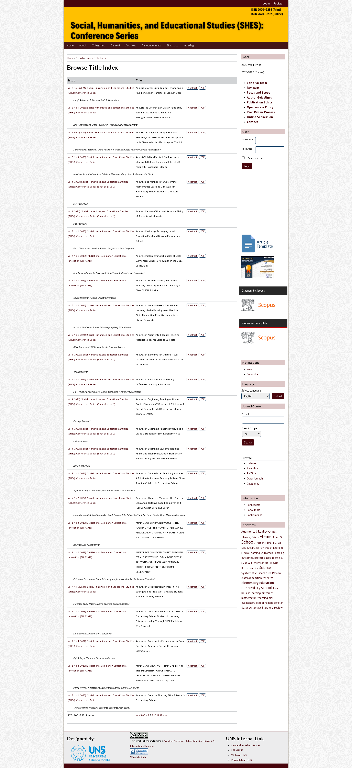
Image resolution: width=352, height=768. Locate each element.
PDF (202, 87)
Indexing (189, 45)
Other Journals (255, 478)
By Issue (251, 463)
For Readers (253, 505)
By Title (251, 473)
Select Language (251, 390)
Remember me (255, 158)
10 (155, 715)
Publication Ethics (259, 102)
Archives (130, 45)
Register (279, 3)
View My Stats (138, 757)
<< (137, 715)
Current (115, 45)
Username (247, 139)
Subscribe (252, 374)
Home (70, 45)
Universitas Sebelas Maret (245, 745)
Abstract (192, 87)
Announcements (151, 45)
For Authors (253, 510)
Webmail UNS (238, 755)
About (82, 45)
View (249, 369)
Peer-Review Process (261, 112)
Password (247, 148)
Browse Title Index (96, 57)
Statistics (172, 45)
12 (161, 715)
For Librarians (254, 515)
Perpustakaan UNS (241, 759)
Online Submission (260, 117)
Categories (98, 45)
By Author (252, 468)
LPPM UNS (237, 750)
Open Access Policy (260, 107)
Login (266, 3)
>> (166, 715)
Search (80, 57)
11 (158, 715)
